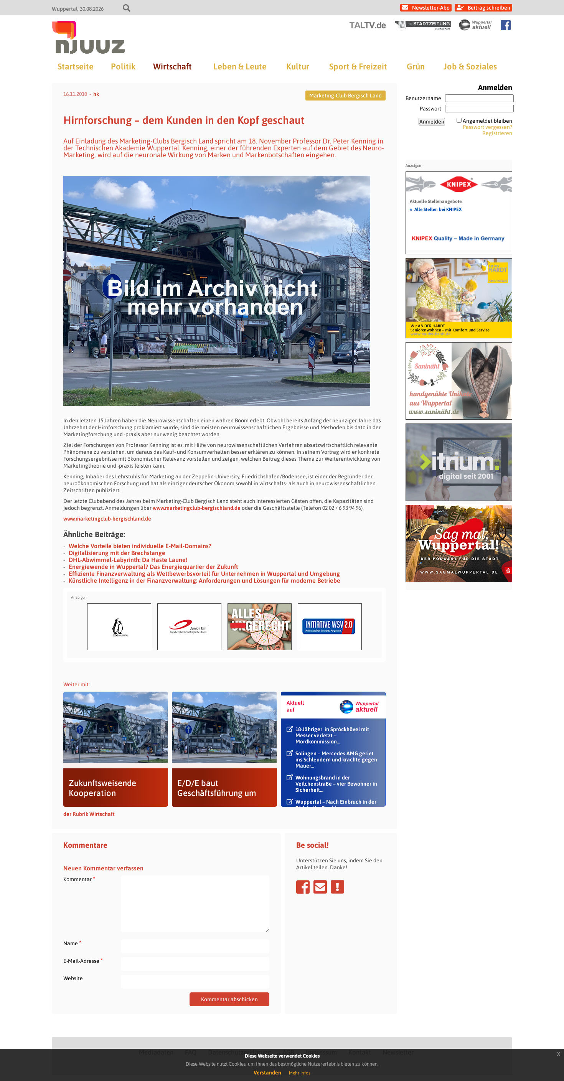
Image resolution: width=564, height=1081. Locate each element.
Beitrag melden (337, 886)
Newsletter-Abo (431, 8)
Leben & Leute (240, 66)
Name (72, 943)
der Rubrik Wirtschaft (89, 814)
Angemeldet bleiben (487, 121)
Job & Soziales (470, 66)
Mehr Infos (299, 1073)
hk (96, 94)
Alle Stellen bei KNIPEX (436, 209)
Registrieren (497, 133)
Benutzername (423, 98)
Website (73, 978)
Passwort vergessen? (487, 127)
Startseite (76, 66)
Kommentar (79, 879)
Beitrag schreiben (489, 8)
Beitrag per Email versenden (320, 886)
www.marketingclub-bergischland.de (197, 508)
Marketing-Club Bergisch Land (345, 95)
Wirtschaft (172, 66)
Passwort (430, 108)
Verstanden (267, 1072)
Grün (416, 66)
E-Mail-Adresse (83, 960)
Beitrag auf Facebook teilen (303, 886)
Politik (123, 66)
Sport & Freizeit (358, 66)
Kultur (297, 66)
